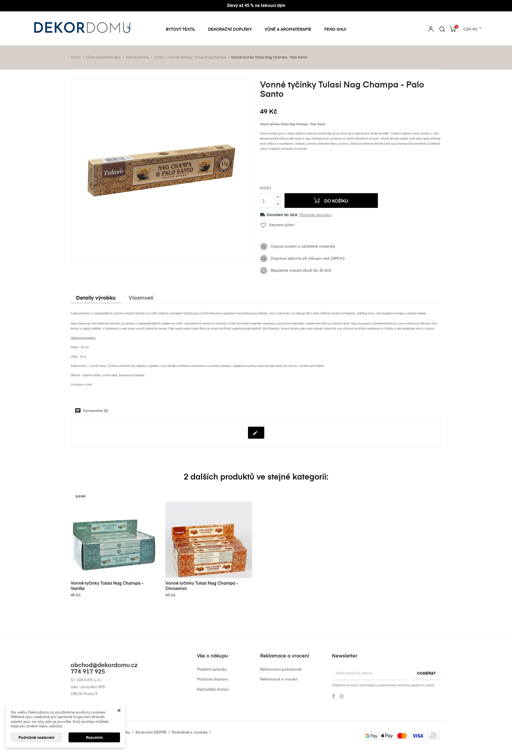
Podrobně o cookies (189, 732)
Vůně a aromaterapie (288, 29)
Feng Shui (335, 29)
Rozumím (94, 737)
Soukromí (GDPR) (150, 732)
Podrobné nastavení (36, 737)
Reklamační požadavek (281, 669)
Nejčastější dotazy (213, 689)
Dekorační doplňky (230, 29)
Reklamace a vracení (278, 678)
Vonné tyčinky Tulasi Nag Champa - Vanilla (107, 585)
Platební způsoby (212, 669)
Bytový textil (180, 29)
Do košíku (335, 201)
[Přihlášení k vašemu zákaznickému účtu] (430, 29)
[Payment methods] (402, 735)
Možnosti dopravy (212, 678)
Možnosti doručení (315, 214)
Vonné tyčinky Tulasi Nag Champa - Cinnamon (201, 585)
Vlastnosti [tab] (141, 297)
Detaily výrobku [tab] (96, 297)
